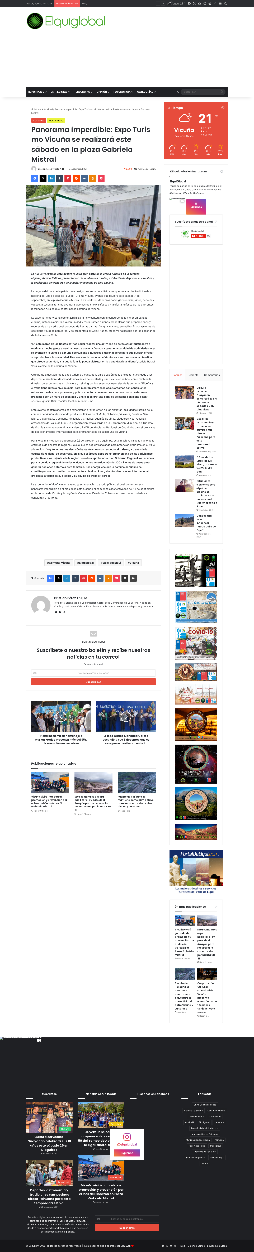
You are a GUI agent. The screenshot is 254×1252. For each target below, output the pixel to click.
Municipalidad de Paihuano (205, 1134)
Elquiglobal (86, 562)
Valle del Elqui (111, 562)
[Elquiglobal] (66, 21)
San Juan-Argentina (195, 1157)
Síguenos (196, 206)
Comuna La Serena (193, 1110)
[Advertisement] (127, 61)
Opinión (102, 91)
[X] (64, 612)
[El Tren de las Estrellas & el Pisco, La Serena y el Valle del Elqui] (184, 461)
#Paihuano (175, 193)
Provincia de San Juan (205, 1151)
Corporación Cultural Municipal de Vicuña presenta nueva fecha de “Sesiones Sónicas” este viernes (207, 998)
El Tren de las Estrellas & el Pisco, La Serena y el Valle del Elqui (206, 464)
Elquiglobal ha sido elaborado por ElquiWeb (107, 1245)
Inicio (36, 109)
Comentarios (212, 375)
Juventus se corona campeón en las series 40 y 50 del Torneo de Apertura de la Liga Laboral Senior (101, 1138)
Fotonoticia (122, 91)
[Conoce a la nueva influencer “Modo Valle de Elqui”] (184, 520)
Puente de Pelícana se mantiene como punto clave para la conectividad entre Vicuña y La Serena (136, 801)
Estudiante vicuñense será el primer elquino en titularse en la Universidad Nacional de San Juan (206, 493)
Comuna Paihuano (216, 1110)
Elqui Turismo (56, 120)
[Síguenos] (127, 1139)
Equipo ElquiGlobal (217, 1245)
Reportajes (36, 91)
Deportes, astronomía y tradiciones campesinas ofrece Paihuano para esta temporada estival (49, 1196)
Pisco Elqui (215, 1145)
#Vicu (186, 193)
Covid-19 (189, 1122)
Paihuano (219, 1140)
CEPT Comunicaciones (205, 1104)
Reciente (193, 375)
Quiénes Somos (196, 1245)
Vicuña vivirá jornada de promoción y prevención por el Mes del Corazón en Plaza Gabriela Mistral (49, 801)
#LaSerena (198, 193)
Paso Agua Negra (197, 1145)
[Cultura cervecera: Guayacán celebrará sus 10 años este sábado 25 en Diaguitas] (184, 392)
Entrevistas (59, 91)
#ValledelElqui (177, 189)
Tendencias (82, 91)
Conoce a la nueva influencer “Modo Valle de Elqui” (206, 523)
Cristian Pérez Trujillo (48, 169)
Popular (177, 375)
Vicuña (134, 562)
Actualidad (47, 109)
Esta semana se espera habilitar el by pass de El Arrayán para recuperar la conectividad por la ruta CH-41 (92, 803)
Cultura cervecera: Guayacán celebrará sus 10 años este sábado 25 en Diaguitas (206, 398)
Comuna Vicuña (59, 562)
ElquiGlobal (178, 181)
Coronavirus (215, 1116)
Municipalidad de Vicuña (198, 1140)
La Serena (219, 1122)
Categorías (145, 91)
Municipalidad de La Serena (204, 1128)
